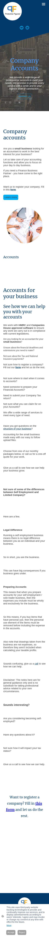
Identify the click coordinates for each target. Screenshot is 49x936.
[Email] (27, 28)
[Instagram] (10, 102)
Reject (22, 932)
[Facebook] (5, 102)
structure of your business (17, 428)
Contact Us (25, 96)
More (9, 925)
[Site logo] (12, 11)
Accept (10, 932)
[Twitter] (15, 102)
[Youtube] (21, 28)
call (36, 663)
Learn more (10, 197)
